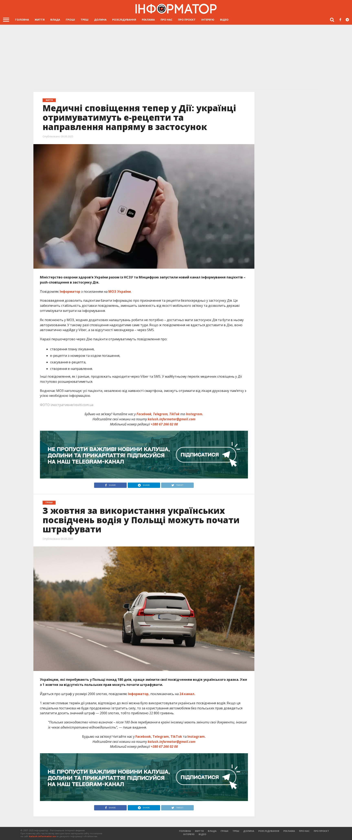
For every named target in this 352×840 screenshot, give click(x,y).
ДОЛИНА (100, 19)
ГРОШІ (70, 19)
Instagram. (194, 414)
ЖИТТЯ (40, 19)
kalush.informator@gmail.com (171, 419)
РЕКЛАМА (148, 19)
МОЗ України (119, 291)
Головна (22, 19)
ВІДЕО (224, 19)
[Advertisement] (176, 58)
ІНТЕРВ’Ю (207, 19)
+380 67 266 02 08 (164, 424)
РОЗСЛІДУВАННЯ (124, 19)
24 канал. (187, 694)
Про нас (166, 19)
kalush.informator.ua (42, 836)
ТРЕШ (84, 19)
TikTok (174, 414)
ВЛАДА (55, 19)
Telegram (160, 414)
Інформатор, (139, 694)
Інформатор (70, 291)
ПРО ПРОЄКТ (187, 19)
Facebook (143, 414)
